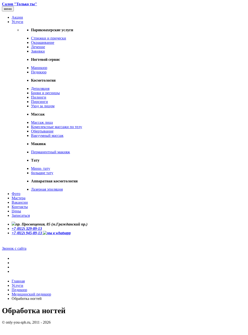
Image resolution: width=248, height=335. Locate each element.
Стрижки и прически (48, 38)
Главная (18, 281)
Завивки (38, 51)
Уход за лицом (42, 106)
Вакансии (20, 202)
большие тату (42, 173)
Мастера (18, 198)
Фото (16, 194)
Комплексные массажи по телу (56, 127)
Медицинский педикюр (31, 294)
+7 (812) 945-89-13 (27, 233)
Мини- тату (40, 168)
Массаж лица (42, 122)
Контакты (20, 207)
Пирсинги (39, 102)
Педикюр (38, 72)
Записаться (21, 215)
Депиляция (40, 88)
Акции (17, 17)
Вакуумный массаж (47, 135)
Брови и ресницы (45, 93)
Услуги (17, 22)
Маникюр (39, 68)
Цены (16, 211)
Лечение (38, 47)
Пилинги (38, 97)
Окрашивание (42, 42)
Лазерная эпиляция (47, 189)
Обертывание (42, 131)
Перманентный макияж (50, 152)
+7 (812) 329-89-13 (27, 228)
